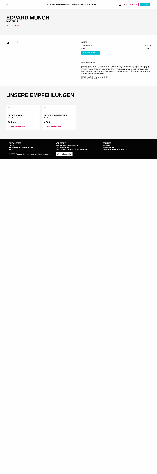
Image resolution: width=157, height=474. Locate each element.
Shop (11, 145)
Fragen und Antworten (21, 147)
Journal (59, 4)
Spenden (144, 4)
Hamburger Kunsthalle (115, 150)
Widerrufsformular (64, 154)
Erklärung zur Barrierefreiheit (72, 150)
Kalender (91, 4)
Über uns (83, 4)
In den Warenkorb (90, 53)
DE (120, 4)
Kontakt (107, 145)
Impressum (108, 147)
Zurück (15, 25)
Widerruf (61, 143)
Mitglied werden (71, 4)
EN (123, 4)
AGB (11, 150)
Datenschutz (62, 147)
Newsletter (15, 143)
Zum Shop (133, 4)
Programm (50, 4)
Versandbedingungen (67, 145)
